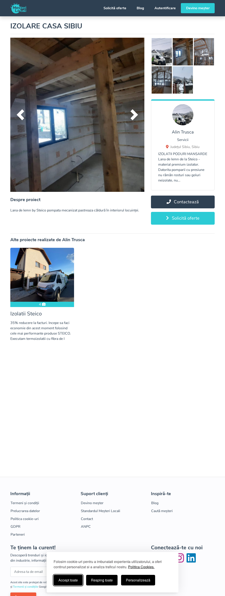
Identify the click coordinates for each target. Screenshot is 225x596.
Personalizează (138, 580)
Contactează (186, 202)
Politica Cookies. (141, 566)
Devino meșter (198, 8)
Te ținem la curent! (33, 547)
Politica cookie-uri (25, 518)
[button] (20, 115)
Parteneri (18, 534)
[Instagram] (180, 560)
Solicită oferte (114, 8)
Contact (87, 518)
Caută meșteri (162, 511)
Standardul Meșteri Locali (100, 511)
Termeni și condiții (25, 503)
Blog (140, 8)
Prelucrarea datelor (25, 511)
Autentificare (165, 8)
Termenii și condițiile (26, 587)
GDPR (15, 526)
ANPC (86, 526)
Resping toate (102, 580)
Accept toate (68, 580)
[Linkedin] (191, 560)
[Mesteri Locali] (18, 8)
